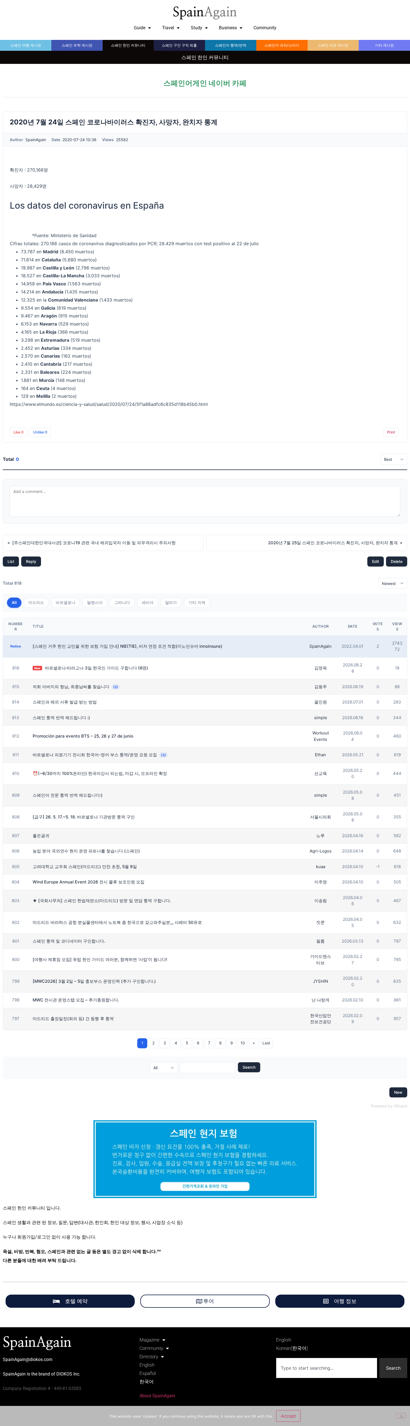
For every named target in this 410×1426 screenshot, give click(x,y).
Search (249, 1067)
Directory (148, 1356)
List (11, 561)
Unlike (40, 432)
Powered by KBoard (389, 1106)
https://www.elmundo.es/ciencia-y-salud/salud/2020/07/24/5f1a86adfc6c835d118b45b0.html (109, 404)
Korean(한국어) (292, 1348)
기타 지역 (197, 602)
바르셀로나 (65, 602)
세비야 (147, 602)
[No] (401, 1415)
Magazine (149, 1340)
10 (242, 1042)
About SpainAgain (157, 1395)
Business (228, 27)
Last (266, 1042)
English (147, 1365)
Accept (288, 1416)
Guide (139, 27)
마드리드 (36, 602)
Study (196, 27)
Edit (375, 561)
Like (18, 432)
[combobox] (326, 1368)
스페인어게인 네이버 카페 (205, 83)
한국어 (146, 1381)
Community (265, 27)
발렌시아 (95, 602)
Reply (31, 561)
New (398, 1092)
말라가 (171, 602)
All (14, 602)
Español (147, 1373)
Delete (396, 561)
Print (391, 432)
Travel (168, 27)
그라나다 (122, 602)
